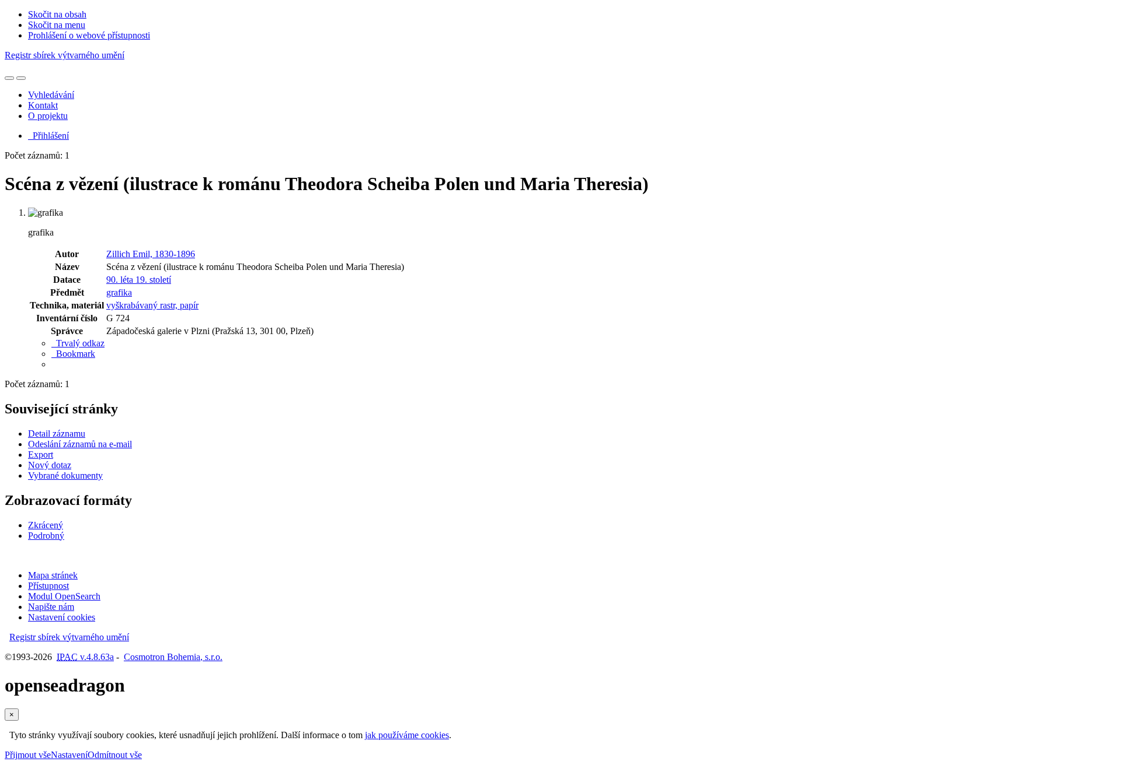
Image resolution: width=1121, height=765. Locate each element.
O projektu (48, 116)
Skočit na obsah (57, 14)
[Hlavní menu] (21, 78)
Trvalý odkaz (78, 343)
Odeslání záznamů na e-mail (80, 444)
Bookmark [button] (73, 354)
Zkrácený (45, 525)
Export (40, 454)
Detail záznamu (56, 433)
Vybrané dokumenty (65, 475)
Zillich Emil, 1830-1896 (150, 254)
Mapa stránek (53, 575)
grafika (119, 292)
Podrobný (46, 536)
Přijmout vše (28, 755)
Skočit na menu (56, 25)
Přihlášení (48, 136)
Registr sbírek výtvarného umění (64, 55)
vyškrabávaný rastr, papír (152, 305)
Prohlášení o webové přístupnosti (89, 35)
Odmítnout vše (115, 755)
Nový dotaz (49, 465)
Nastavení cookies (61, 617)
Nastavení (69, 755)
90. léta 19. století (138, 280)
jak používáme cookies (407, 735)
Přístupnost (48, 586)
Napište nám (51, 607)
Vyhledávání (51, 95)
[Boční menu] (9, 78)
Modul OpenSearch (64, 596)
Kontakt (43, 105)
